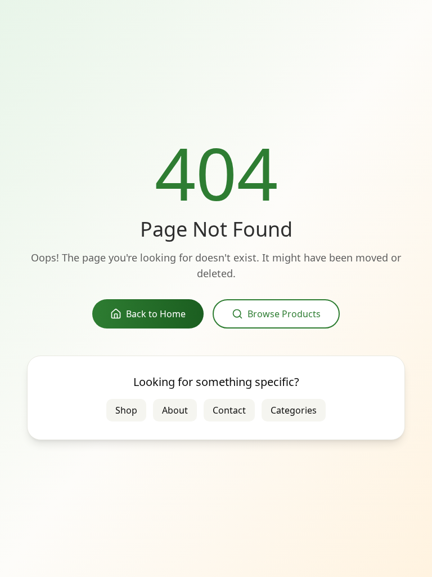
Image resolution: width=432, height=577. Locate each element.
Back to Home (156, 314)
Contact (229, 410)
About (175, 410)
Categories (294, 410)
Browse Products (284, 314)
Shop (126, 410)
